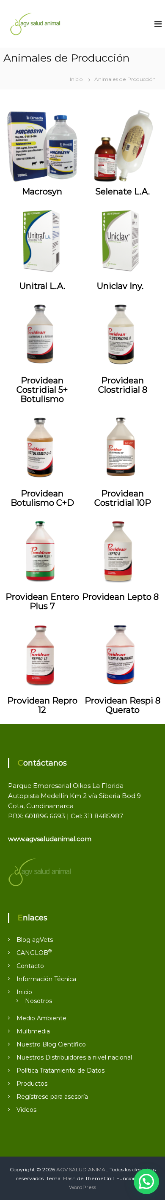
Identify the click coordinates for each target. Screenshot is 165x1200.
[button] (146, 1181)
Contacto (30, 966)
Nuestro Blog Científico (51, 1044)
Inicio (24, 992)
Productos (31, 1083)
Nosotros (38, 1001)
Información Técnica (46, 979)
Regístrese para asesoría (52, 1096)
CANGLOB (34, 953)
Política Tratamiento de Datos (60, 1070)
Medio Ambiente (41, 1018)
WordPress (82, 1187)
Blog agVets (34, 940)
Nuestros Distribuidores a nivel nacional (74, 1057)
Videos (26, 1110)
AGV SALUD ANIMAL (82, 1169)
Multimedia (33, 1031)
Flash (69, 1178)
